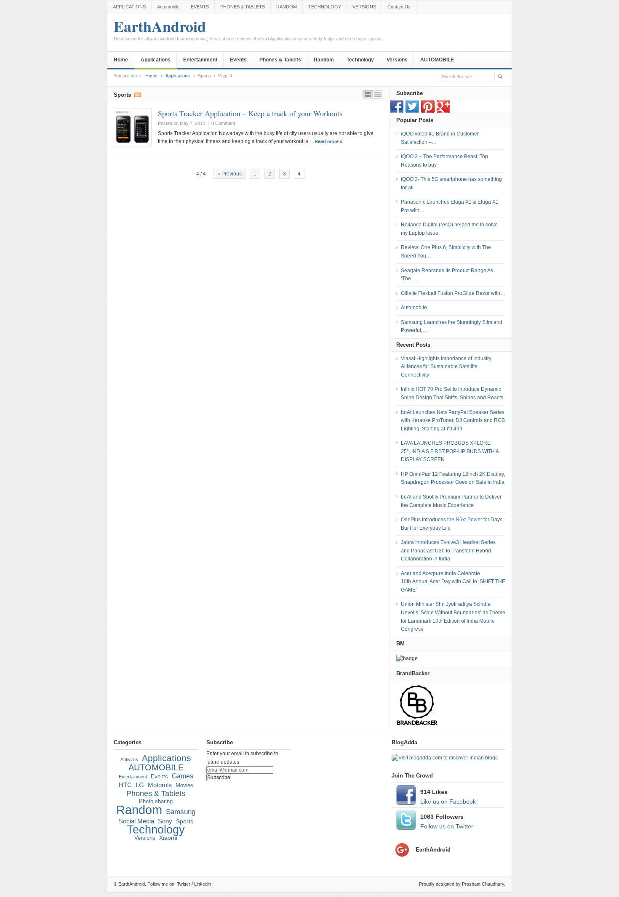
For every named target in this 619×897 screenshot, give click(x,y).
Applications (156, 60)
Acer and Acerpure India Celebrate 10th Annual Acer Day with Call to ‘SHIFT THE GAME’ (453, 582)
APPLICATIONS (129, 6)
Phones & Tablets (280, 60)
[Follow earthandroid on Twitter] (412, 111)
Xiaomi (168, 838)
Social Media (136, 821)
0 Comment (223, 123)
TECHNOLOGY (324, 6)
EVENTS (200, 6)
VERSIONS (364, 6)
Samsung (180, 812)
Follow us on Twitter (446, 826)
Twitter (183, 883)
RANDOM (286, 6)
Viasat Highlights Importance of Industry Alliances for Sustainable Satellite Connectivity (446, 367)
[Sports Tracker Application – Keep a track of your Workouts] (133, 127)
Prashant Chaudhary (483, 883)
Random (324, 60)
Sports (184, 821)
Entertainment (200, 60)
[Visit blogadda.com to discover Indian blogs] (445, 758)
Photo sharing (156, 801)
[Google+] (443, 111)
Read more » (328, 141)
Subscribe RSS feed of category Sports (137, 94)
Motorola (160, 785)
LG (140, 784)
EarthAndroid (249, 30)
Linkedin (202, 883)
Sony (165, 821)
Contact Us (399, 6)
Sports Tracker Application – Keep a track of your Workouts (250, 113)
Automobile (168, 6)
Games (182, 776)
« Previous (229, 174)
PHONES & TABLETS (242, 6)
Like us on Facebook (448, 801)
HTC (125, 784)
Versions (397, 60)
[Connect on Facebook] (396, 111)
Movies (184, 785)
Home (121, 60)
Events (238, 60)
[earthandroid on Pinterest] (428, 111)
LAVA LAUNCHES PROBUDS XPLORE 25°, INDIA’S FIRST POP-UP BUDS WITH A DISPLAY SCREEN (450, 451)
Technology (360, 60)
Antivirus (129, 759)
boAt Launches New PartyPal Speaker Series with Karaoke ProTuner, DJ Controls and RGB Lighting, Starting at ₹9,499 (453, 420)
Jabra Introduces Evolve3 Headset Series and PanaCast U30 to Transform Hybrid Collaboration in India (448, 550)
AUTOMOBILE (437, 60)
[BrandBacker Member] (417, 725)
